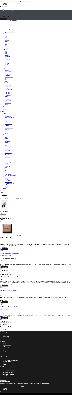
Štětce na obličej (8, 89)
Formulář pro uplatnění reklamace (10, 359)
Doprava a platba (6, 347)
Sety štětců (7, 91)
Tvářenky (6, 48)
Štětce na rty (7, 93)
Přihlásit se (5, 3)
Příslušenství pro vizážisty (10, 101)
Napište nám (5, 353)
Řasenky (6, 57)
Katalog (2, 111)
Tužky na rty (7, 66)
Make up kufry (7, 99)
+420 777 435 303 (11, 1)
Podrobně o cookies (7, 361)
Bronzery (6, 37)
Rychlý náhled (17, 235)
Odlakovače (7, 75)
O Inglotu (4, 343)
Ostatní (6, 104)
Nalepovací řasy (8, 84)
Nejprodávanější (3, 217)
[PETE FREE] (2, 190)
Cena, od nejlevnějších (27, 217)
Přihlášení (5, 364)
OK (2, 192)
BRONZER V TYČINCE (4, 293)
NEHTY (5, 69)
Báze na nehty (8, 70)
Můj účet (4, 363)
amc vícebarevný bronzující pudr (6, 239)
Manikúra (6, 96)
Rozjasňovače (7, 47)
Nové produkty (6, 336)
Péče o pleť (7, 44)
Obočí (6, 52)
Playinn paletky (8, 56)
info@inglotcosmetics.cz (23, 1)
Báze (6, 36)
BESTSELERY (5, 187)
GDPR (4, 346)
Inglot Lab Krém (8, 30)
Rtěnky (6, 64)
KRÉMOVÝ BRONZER (4, 309)
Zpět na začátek (4, 324)
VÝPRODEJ (5, 188)
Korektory (7, 40)
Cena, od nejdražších (36, 217)
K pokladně (3, 19)
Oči (5, 49)
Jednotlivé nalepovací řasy (10, 86)
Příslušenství (7, 95)
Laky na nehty (7, 74)
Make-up (6, 41)
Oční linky (7, 53)
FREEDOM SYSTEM (8, 77)
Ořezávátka (7, 97)
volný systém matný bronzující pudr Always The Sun (10, 276)
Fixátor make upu (8, 39)
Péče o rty (6, 59)
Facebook (5, 329)
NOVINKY (4, 113)
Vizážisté (4, 350)
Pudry (6, 45)
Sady (4, 33)
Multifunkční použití (9, 43)
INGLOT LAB (6, 29)
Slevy (4, 335)
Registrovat (5, 4)
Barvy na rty (7, 62)
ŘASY (5, 82)
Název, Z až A (20, 217)
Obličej (6, 78)
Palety (6, 81)
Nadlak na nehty (8, 72)
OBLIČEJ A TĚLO (7, 35)
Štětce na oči (7, 92)
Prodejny (4, 351)
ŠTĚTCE (6, 88)
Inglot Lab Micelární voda (10, 32)
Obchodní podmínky (7, 345)
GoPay (4, 349)
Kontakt (2, 1)
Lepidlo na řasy (8, 85)
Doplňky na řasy (8, 103)
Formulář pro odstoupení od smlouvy (10, 360)
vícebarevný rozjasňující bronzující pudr (8, 258)
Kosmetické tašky (8, 100)
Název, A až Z (14, 217)
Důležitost (3, 215)
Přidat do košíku (4, 248)
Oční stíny (7, 55)
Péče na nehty (8, 71)
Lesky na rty (7, 63)
